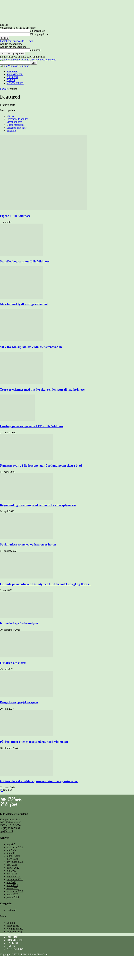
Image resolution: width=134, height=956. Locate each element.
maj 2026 (11, 844)
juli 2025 (11, 850)
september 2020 (15, 891)
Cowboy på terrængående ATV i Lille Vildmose (31, 426)
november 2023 (15, 861)
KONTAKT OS (15, 83)
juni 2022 (11, 870)
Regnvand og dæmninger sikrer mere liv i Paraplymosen (38, 505)
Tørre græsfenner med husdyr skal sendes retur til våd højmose (42, 389)
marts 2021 (12, 885)
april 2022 (12, 873)
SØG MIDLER (15, 74)
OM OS (11, 80)
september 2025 (15, 847)
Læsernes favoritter (16, 127)
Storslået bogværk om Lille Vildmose (24, 261)
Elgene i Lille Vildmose (15, 216)
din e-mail (35, 50)
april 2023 (12, 864)
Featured (11, 910)
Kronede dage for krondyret (19, 623)
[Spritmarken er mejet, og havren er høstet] (26, 538)
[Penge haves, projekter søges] (26, 696)
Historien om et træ (13, 662)
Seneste (10, 116)
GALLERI (12, 77)
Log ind (11, 922)
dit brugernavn (37, 30)
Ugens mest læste (16, 124)
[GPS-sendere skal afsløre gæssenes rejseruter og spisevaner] (26, 774)
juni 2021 (11, 882)
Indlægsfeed (13, 925)
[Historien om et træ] (26, 656)
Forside (4, 88)
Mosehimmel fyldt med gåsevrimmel (24, 304)
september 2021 (15, 879)
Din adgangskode (39, 34)
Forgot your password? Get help (16, 41)
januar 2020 (13, 897)
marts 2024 (12, 858)
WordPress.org (14, 931)
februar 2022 (13, 876)
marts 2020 (12, 894)
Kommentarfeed (15, 928)
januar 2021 (13, 888)
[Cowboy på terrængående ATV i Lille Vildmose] (17, 419)
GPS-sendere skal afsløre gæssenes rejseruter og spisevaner (39, 781)
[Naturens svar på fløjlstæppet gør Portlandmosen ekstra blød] (26, 459)
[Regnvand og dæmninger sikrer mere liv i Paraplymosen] (26, 498)
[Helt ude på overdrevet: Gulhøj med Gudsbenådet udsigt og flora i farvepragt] (26, 577)
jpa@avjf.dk (7, 831)
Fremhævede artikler (17, 118)
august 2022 (13, 867)
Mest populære (14, 121)
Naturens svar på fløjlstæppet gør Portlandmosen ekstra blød (41, 465)
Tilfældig (11, 130)
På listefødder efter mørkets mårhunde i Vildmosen (34, 741)
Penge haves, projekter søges (19, 702)
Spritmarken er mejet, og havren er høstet (28, 544)
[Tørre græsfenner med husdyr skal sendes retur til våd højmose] (21, 383)
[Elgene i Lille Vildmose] (43, 209)
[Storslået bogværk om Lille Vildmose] (21, 255)
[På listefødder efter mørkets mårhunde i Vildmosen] (26, 735)
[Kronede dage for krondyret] (26, 617)
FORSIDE (12, 71)
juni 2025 (11, 853)
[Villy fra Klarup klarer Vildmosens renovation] (21, 340)
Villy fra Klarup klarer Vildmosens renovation (31, 347)
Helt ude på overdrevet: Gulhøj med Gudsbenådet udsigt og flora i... (45, 584)
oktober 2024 (13, 856)
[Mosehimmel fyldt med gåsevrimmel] (21, 297)
